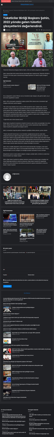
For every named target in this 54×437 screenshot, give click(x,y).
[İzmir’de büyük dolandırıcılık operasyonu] (27, 233)
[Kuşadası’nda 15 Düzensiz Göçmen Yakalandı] (7, 393)
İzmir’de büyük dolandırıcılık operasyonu (27, 239)
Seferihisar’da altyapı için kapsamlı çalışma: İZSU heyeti (17, 361)
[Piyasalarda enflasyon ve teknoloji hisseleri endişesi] (10, 218)
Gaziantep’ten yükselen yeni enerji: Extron (23, 355)
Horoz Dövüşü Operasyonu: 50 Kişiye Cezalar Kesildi (27, 224)
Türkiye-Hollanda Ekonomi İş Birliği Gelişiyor (21, 1)
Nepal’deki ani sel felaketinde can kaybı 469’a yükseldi (26, 332)
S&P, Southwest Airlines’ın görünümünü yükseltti (43, 215)
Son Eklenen (27, 293)
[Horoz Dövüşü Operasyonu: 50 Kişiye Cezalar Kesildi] (27, 218)
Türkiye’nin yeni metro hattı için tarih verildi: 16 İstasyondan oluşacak (21, 317)
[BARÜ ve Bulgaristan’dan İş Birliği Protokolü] (7, 373)
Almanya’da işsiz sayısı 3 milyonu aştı (12, 321)
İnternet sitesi (31, 274)
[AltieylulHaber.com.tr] (27, 4)
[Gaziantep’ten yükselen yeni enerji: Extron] (7, 357)
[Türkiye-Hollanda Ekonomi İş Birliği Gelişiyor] (7, 309)
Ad (4, 269)
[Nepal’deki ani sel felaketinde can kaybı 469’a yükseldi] (7, 334)
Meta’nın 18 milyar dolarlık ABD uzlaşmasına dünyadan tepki (43, 87)
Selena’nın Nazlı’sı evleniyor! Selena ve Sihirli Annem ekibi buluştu (19, 329)
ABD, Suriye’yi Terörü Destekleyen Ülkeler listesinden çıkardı (41, 231)
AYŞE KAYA (8, 30)
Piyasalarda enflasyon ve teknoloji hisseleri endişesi (10, 224)
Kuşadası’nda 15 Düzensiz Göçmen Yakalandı (23, 390)
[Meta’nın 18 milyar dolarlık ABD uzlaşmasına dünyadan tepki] (32, 87)
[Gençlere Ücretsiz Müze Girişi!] (7, 341)
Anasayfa (6, 10)
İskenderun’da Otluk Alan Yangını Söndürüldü (14, 397)
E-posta (5, 274)
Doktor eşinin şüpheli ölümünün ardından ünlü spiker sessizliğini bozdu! (21, 325)
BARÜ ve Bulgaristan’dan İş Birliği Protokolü (23, 371)
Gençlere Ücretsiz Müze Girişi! (19, 339)
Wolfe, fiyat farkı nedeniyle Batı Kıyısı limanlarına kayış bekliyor (10, 231)
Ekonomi (11, 10)
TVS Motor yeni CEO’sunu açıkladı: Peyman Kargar (16, 345)
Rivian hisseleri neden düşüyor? (11, 85)
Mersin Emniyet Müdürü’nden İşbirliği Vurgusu (14, 303)
